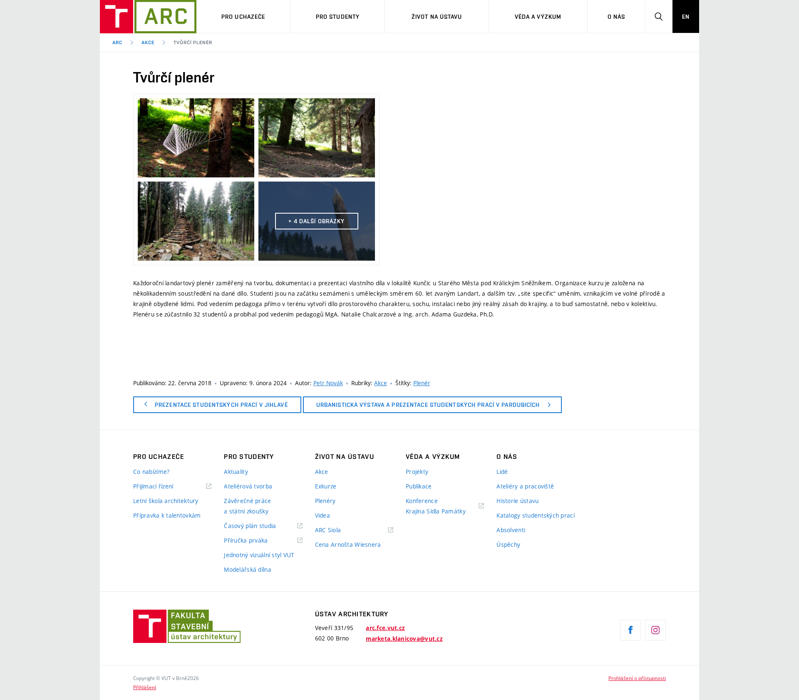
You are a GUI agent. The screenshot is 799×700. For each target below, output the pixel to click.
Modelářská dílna (247, 569)
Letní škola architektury (166, 501)
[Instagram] (655, 630)
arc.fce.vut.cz (385, 628)
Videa (322, 515)
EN (686, 16)
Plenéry (325, 501)
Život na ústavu (437, 16)
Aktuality (236, 472)
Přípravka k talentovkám (167, 515)
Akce (147, 42)
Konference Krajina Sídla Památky (436, 506)
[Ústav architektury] (148, 16)
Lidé (502, 472)
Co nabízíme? (151, 472)
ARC (117, 42)
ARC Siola (328, 530)
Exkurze (326, 486)
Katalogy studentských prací (535, 515)
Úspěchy (508, 544)
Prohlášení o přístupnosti (637, 678)
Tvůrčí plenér (193, 42)
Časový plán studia (250, 526)
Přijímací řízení (153, 486)
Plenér (421, 383)
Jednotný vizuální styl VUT (259, 555)
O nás (616, 16)
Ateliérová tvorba (248, 486)
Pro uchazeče (243, 16)
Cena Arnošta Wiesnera (348, 544)
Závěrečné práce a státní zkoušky (247, 506)
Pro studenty (338, 16)
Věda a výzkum (538, 16)
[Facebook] (630, 630)
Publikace (419, 486)
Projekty (417, 472)
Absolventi (510, 530)
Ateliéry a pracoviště (525, 486)
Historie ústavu (517, 501)
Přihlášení (144, 687)
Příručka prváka (246, 540)
